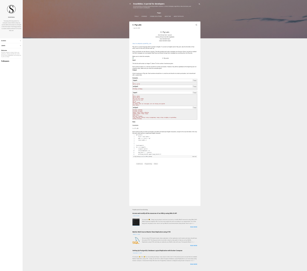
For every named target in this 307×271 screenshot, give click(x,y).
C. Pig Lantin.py (137, 156)
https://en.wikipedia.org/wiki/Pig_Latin (141, 43)
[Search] (199, 4)
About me (168, 16)
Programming (148, 164)
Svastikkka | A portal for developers (148, 4)
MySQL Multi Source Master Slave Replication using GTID (151, 232)
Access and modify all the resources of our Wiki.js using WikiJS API (154, 213)
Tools (136, 16)
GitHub (150, 156)
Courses (144, 16)
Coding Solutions (156, 16)
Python (156, 164)
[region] (164, 144)
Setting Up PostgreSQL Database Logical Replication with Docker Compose (157, 250)
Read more (193, 227)
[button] (196, 25)
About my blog (179, 16)
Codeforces (139, 164)
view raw (194, 156)
